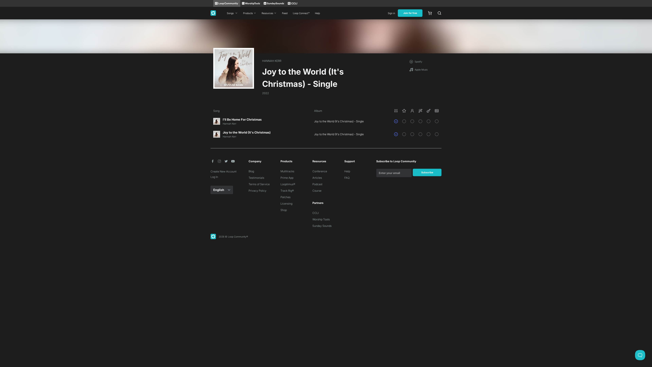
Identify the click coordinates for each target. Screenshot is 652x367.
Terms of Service (259, 184)
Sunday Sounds (322, 226)
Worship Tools (321, 219)
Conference (319, 171)
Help (317, 13)
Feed (284, 13)
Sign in (391, 13)
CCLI (315, 213)
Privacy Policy (257, 190)
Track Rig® (287, 190)
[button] (416, 111)
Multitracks (287, 171)
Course (316, 190)
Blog (251, 171)
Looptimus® (287, 184)
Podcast (317, 184)
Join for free (410, 13)
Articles (317, 177)
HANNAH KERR (271, 61)
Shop (283, 210)
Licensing (286, 203)
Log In (214, 177)
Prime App (286, 177)
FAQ (347, 177)
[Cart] (430, 13)
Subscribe (427, 172)
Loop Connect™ (301, 13)
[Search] (439, 13)
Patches (285, 197)
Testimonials (256, 177)
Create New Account (224, 171)
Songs (230, 13)
